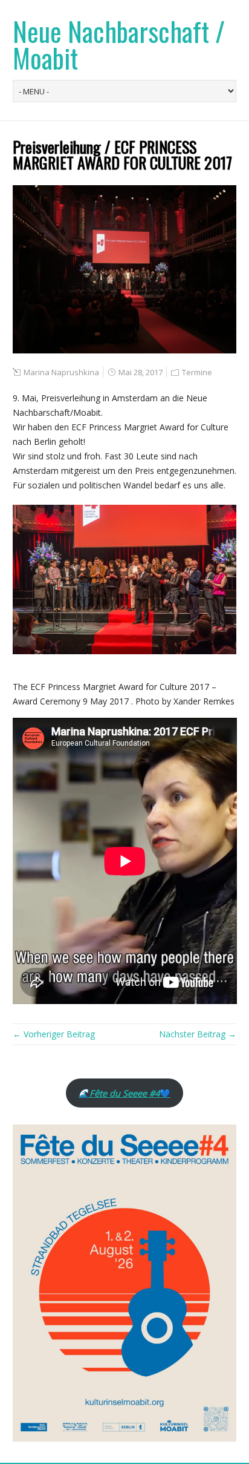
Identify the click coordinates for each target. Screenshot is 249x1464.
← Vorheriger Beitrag (54, 1034)
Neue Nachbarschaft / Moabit (119, 44)
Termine (197, 372)
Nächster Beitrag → (197, 1034)
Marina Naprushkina (61, 372)
